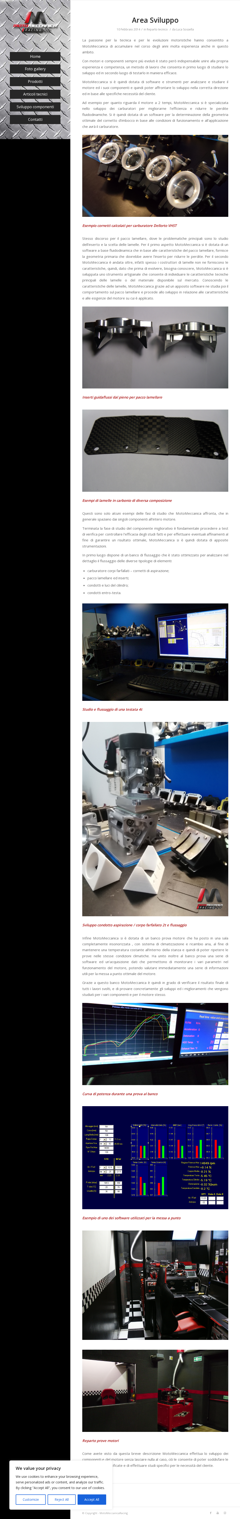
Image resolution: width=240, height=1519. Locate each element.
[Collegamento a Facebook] (11, 138)
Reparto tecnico (157, 29)
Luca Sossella (185, 29)
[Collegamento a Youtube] (35, 138)
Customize (31, 1499)
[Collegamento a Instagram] (58, 138)
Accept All (91, 1499)
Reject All (62, 1499)
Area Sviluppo (155, 20)
